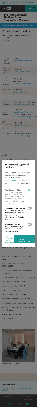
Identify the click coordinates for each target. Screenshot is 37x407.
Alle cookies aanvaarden (24, 239)
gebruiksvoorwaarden (13, 180)
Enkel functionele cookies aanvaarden (9, 239)
